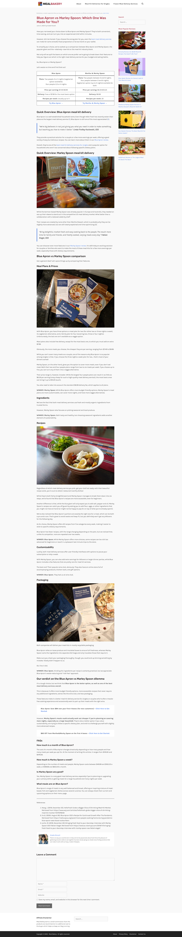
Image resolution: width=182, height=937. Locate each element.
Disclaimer (132, 934)
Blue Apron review (101, 140)
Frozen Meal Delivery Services (125, 4)
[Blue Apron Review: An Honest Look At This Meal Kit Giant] (131, 74)
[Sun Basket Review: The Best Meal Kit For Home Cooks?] (131, 127)
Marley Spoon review (78, 246)
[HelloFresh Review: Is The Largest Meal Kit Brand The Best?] (131, 154)
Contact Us (142, 934)
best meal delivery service (101, 39)
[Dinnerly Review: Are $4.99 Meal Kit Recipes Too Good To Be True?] (131, 48)
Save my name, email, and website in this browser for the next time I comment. (69, 900)
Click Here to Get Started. (99, 733)
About (78, 4)
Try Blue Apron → (56, 103)
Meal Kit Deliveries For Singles (97, 4)
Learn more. (106, 13)
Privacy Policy (123, 934)
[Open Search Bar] (143, 4)
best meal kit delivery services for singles (72, 145)
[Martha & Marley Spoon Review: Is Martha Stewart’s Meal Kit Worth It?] (131, 101)
